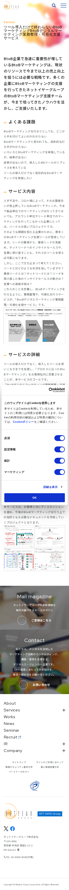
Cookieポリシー (23, 421)
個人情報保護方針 (50, 766)
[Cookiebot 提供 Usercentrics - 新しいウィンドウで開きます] (49, 390)
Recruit (10, 737)
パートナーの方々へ (19, 771)
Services (12, 710)
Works (9, 717)
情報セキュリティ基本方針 (19, 766)
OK (34, 497)
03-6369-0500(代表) (22, 857)
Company (13, 751)
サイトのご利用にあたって (50, 762)
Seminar (11, 730)
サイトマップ (19, 762)
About (10, 703)
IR (6, 744)
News (9, 724)
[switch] (59, 449)
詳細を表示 (50, 486)
